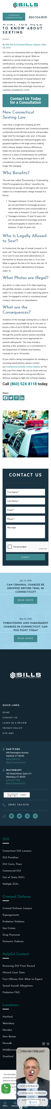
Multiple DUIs (10, 884)
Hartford (8, 1017)
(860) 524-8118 (23, 384)
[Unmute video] (33, 1072)
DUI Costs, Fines (12, 864)
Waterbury (8, 1023)
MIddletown (9, 1050)
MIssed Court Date (14, 972)
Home (6, 713)
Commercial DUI (12, 871)
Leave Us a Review (15, 723)
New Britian (9, 1037)
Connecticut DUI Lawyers (17, 851)
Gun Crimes (9, 928)
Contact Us (10, 718)
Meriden (7, 1030)
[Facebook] (5, 397)
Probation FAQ (11, 992)
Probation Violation (13, 921)
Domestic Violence (13, 941)
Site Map (8, 733)
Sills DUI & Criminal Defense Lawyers (25, 5)
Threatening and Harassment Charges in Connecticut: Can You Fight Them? (25, 627)
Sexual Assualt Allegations (18, 986)
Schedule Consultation (14, 17)
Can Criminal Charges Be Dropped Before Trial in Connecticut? (25, 588)
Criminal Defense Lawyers (17, 908)
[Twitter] (10, 397)
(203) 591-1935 (13, 780)
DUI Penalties (10, 857)
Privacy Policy (13, 728)
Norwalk (7, 1043)
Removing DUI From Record (19, 966)
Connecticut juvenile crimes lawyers (23, 366)
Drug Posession (11, 935)
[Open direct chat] (44, 1044)
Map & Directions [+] (15, 762)
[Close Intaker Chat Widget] (48, 1044)
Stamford (8, 1056)
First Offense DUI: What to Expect (23, 979)
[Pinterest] (16, 397)
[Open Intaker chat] (20, 1107)
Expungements (11, 915)
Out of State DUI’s (14, 877)
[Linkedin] (21, 397)
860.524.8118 (38, 17)
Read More (27, 601)
